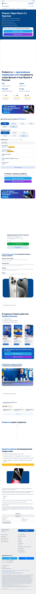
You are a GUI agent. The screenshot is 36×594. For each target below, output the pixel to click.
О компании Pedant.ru (21, 534)
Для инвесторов (21, 548)
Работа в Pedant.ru (21, 550)
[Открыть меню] (33, 1)
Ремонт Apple (3, 536)
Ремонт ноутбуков (4, 539)
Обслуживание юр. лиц (22, 551)
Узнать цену (31, 3)
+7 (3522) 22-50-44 (31, 6)
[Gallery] (9, 241)
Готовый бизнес (20, 543)
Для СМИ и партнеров (22, 536)
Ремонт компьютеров (5, 541)
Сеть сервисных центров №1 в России (24, 546)
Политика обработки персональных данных (8, 571)
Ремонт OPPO (18, 8)
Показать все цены (18, 167)
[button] (15, 139)
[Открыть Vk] (26, 558)
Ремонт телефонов (12, 8)
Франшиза (20, 541)
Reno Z (5, 132)
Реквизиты (20, 539)
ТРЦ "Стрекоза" (6, 6)
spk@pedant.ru (11, 560)
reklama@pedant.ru (10, 562)
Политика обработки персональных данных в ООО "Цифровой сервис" (12, 572)
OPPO (5, 123)
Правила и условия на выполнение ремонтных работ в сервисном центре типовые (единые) (16, 570)
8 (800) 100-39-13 (7, 555)
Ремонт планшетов (4, 538)
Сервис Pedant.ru (5, 8)
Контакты (19, 538)
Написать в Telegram (18, 31)
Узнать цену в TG (18, 353)
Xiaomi (4, 126)
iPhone (31, 123)
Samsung (14, 123)
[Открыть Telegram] (9, 558)
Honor (22, 123)
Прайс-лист (20, 545)
